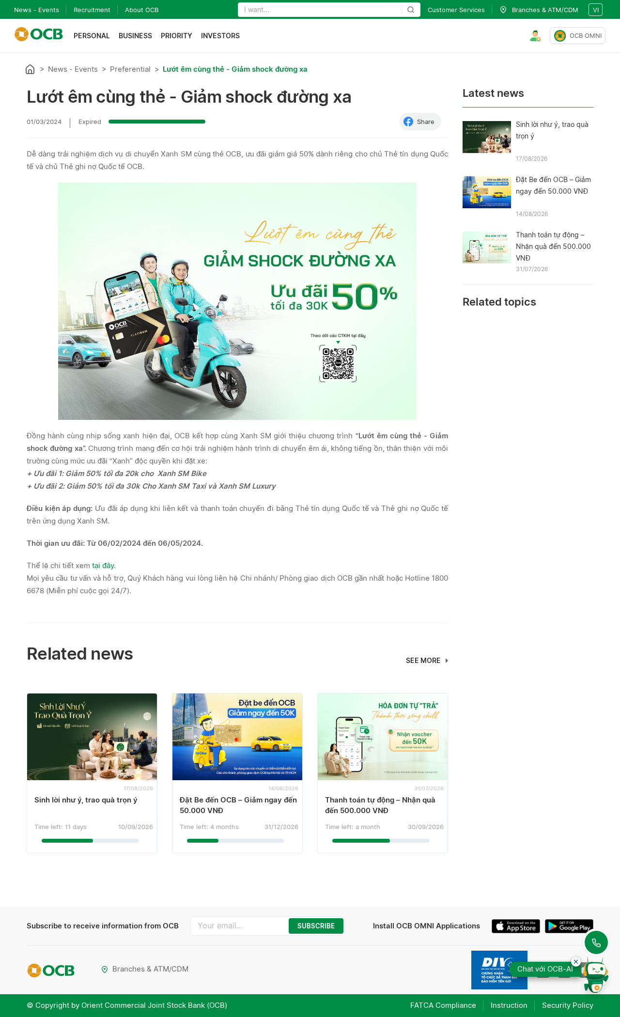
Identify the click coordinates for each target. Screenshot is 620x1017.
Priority (176, 35)
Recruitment (92, 10)
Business (135, 35)
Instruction (509, 1005)
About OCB (141, 10)
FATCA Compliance (443, 1005)
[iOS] (518, 927)
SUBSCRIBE (316, 926)
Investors (220, 35)
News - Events (36, 10)
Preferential (130, 69)
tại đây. (104, 565)
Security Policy (567, 1005)
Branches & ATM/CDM (150, 968)
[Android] (569, 927)
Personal (92, 35)
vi (596, 10)
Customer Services (456, 10)
